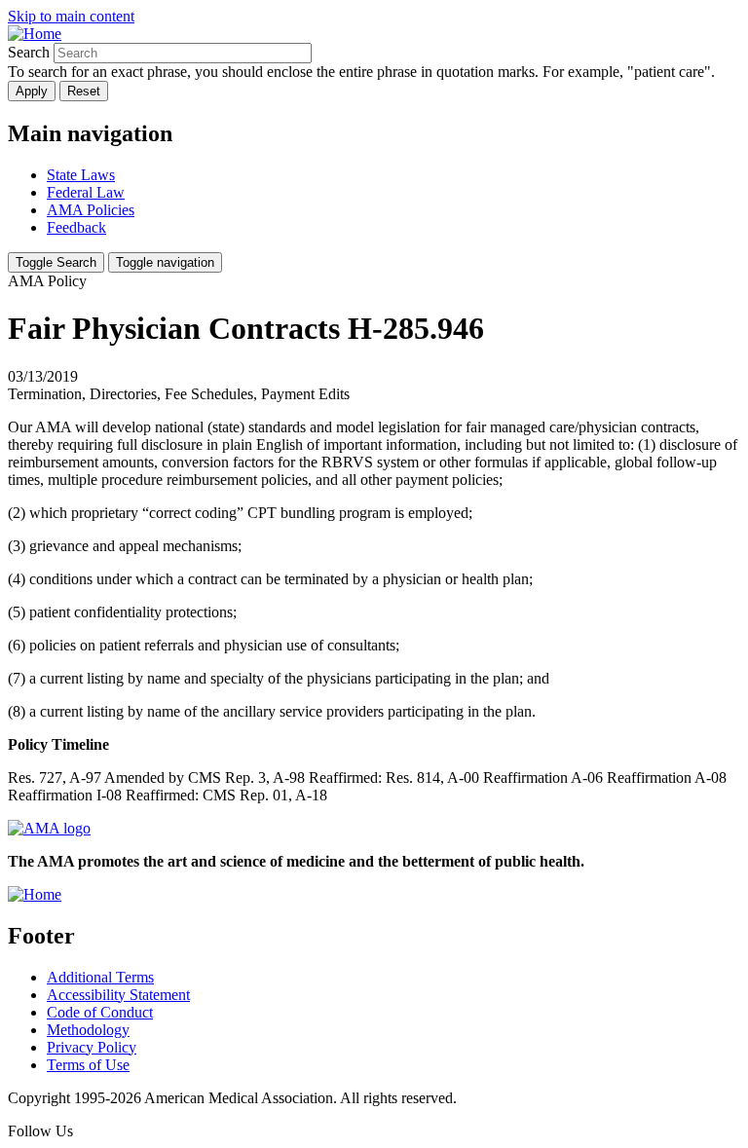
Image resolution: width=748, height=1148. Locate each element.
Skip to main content (71, 16)
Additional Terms (100, 977)
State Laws (81, 175)
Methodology (88, 1029)
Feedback (76, 227)
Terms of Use (88, 1064)
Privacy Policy (91, 1047)
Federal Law (86, 192)
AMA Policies (90, 210)
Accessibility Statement (118, 994)
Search (29, 52)
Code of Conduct (100, 1012)
